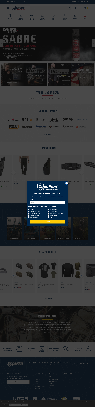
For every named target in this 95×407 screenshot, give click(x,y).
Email (31, 199)
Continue (47, 221)
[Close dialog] (66, 183)
